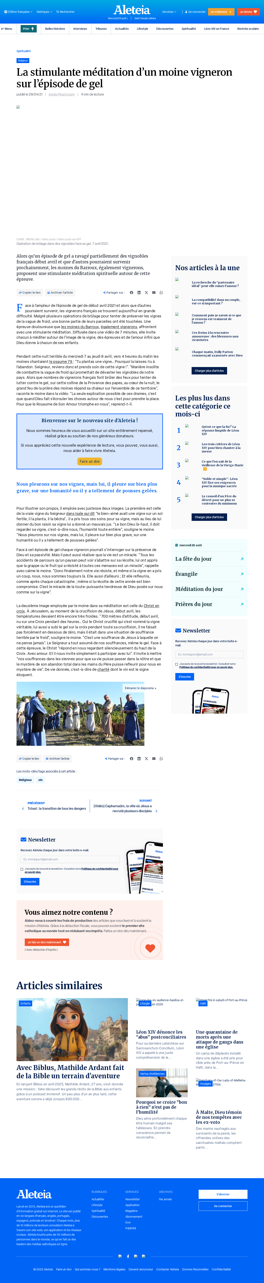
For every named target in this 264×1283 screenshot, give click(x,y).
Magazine (131, 1211)
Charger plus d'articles (209, 371)
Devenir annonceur (141, 1269)
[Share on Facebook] (131, 292)
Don (128, 1222)
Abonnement (133, 1216)
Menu (8, 29)
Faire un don (90, 461)
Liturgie (145, 1003)
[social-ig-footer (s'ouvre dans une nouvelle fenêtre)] (144, 1256)
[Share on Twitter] (146, 292)
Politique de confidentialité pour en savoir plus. (206, 667)
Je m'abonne (219, 12)
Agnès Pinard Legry (62, 94)
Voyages (205, 1084)
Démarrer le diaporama (139, 688)
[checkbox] (22, 869)
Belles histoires (55, 29)
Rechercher (67, 12)
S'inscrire (30, 882)
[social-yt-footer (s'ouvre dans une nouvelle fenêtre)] (120, 1256)
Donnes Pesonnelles (195, 1269)
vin (40, 780)
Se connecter (197, 12)
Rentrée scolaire (248, 29)
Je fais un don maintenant (44, 942)
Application (132, 1205)
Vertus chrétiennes (152, 1074)
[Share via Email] (154, 292)
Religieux (25, 780)
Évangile (186, 574)
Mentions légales (114, 1269)
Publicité (130, 1228)
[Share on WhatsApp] (161, 292)
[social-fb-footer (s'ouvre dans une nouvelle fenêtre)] (128, 1256)
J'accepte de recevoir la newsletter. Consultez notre (71, 870)
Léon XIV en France (216, 29)
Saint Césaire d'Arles (145, 18)
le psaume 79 (61, 361)
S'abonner (223, 1194)
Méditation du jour (199, 589)
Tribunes (101, 29)
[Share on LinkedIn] (139, 292)
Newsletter (132, 1199)
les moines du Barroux (80, 326)
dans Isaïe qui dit (80, 513)
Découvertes (164, 29)
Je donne (246, 12)
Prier (26, 29)
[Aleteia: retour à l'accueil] (132, 9)
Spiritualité (189, 29)
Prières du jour (193, 604)
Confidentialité (221, 1269)
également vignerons (119, 326)
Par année (165, 1199)
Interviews (80, 29)
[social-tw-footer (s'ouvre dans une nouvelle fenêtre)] (136, 1256)
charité (103, 669)
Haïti (203, 1003)
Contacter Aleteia (167, 1269)
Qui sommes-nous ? (87, 1269)
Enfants (26, 1003)
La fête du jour (193, 559)
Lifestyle (142, 29)
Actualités (122, 29)
